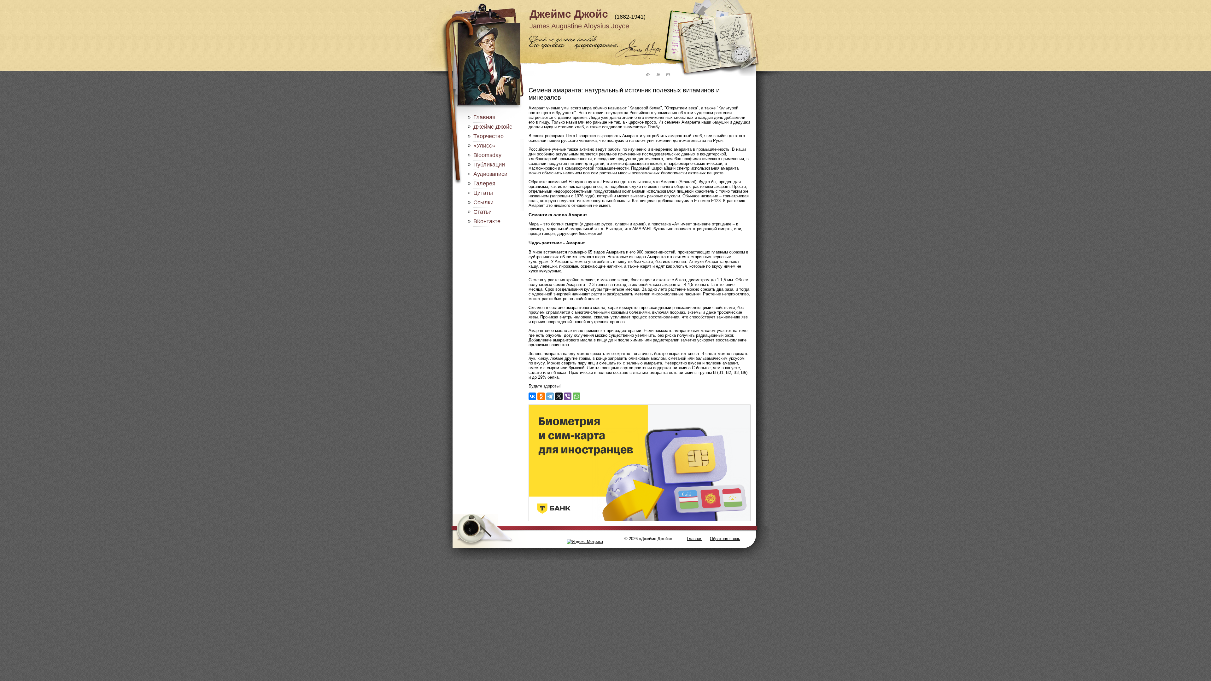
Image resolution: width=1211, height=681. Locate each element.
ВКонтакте (486, 221)
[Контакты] (667, 75)
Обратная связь (725, 538)
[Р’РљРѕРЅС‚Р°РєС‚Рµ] (532, 396)
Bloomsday (487, 155)
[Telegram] (550, 396)
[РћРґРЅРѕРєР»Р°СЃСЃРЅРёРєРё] (541, 396)
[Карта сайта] (657, 75)
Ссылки (483, 202)
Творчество (488, 136)
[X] (559, 396)
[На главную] (647, 75)
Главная (484, 117)
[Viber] (567, 396)
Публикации (489, 164)
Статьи (482, 212)
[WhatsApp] (576, 396)
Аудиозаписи (490, 174)
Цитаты (483, 193)
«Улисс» (484, 146)
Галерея (484, 183)
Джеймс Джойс (568, 14)
